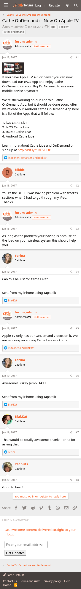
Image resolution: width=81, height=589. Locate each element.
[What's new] (67, 5)
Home (7, 585)
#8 (77, 480)
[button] (6, 5)
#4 (77, 271)
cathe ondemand (14, 32)
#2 (77, 185)
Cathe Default (15, 575)
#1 (77, 57)
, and (27, 158)
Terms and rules (30, 581)
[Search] (76, 5)
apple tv (63, 27)
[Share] (71, 57)
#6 (77, 376)
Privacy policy (52, 581)
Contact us (10, 581)
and (21, 348)
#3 (77, 229)
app (53, 27)
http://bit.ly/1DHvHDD (34, 150)
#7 (77, 432)
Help (67, 581)
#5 (77, 328)
